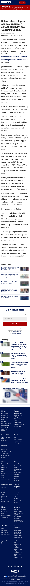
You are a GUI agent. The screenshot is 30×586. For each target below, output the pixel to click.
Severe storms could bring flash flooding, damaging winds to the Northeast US (19, 380)
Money (3, 507)
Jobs (2, 542)
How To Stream (18, 464)
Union (2, 477)
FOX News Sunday (4, 429)
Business (3, 509)
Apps (2, 528)
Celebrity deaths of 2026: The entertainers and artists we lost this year (9, 290)
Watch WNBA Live (17, 554)
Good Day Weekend (4, 441)
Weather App (17, 426)
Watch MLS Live (18, 557)
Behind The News (18, 493)
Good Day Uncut (5, 455)
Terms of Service (16, 333)
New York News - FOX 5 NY (18, 517)
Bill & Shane (17, 495)
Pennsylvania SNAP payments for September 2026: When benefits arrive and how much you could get (19, 346)
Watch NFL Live (18, 530)
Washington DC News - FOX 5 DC (18, 520)
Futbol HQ (4, 467)
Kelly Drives (17, 497)
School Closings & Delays (18, 416)
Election (16, 437)
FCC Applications (5, 534)
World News (4, 427)
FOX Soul (16, 476)
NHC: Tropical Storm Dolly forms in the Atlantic (9, 297)
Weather (17, 411)
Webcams (16, 474)
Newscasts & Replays (17, 466)
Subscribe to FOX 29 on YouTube (13, 388)
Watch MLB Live (18, 535)
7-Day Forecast (18, 413)
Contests (3, 487)
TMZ (2, 494)
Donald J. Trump (18, 441)
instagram (15, 566)
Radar (15, 420)
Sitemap (3, 544)
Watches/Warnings (19, 424)
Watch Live (22, 2)
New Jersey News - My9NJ (18, 513)
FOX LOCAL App (18, 511)
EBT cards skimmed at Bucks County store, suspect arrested (18, 373)
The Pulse (16, 503)
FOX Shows (4, 489)
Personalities (4, 538)
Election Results (18, 439)
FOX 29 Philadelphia (6, 33)
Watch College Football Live (17, 532)
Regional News (17, 508)
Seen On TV (4, 453)
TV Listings (4, 540)
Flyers (2, 471)
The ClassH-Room (4, 491)
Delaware (3, 421)
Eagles (3, 469)
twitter (11, 566)
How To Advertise (6, 536)
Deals (2, 513)
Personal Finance (6, 515)
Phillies (3, 473)
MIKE (15, 489)
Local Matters (17, 480)
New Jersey (4, 419)
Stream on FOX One (18, 527)
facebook (8, 566)
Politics (16, 435)
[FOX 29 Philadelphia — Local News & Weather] (6, 3)
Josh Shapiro (17, 443)
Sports (3, 461)
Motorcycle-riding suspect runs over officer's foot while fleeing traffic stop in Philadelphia (9, 276)
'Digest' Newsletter (4, 444)
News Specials (17, 472)
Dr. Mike (3, 457)
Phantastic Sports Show (6, 464)
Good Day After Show (5, 437)
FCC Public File (5, 532)
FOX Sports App (5, 479)
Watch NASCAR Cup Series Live (18, 538)
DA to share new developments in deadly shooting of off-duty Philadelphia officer (10, 268)
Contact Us (4, 530)
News (13, 33)
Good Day (5, 435)
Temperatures (17, 422)
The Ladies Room (18, 501)
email (21, 566)
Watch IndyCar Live (18, 541)
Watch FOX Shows (4, 497)
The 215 (16, 499)
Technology (4, 517)
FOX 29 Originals (17, 486)
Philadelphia (4, 415)
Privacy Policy (17, 331)
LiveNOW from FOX (18, 469)
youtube (18, 566)
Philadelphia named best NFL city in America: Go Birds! (10, 282)
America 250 (4, 413)
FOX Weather (17, 419)
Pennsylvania (4, 417)
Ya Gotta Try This (6, 451)
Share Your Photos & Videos (5, 500)
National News (5, 425)
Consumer (4, 511)
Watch (16, 461)
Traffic (3, 447)
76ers (2, 475)
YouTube (16, 478)
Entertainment (6, 485)
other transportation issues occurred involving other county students (14, 57)
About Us (4, 526)
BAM (15, 491)
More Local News (6, 423)
